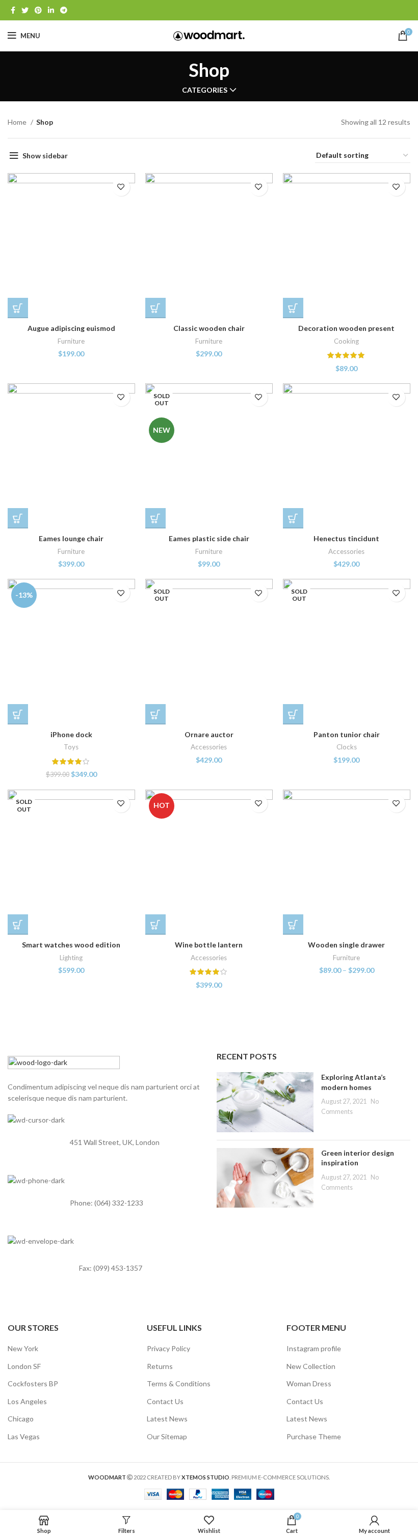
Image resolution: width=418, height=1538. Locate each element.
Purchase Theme (313, 1436)
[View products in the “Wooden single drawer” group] (293, 924)
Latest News (167, 1418)
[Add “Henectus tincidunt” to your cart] (293, 518)
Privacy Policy (168, 1348)
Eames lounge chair (71, 538)
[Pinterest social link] (38, 10)
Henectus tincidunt (346, 538)
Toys (71, 747)
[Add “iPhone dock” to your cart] (18, 714)
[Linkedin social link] (51, 10)
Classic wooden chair (209, 328)
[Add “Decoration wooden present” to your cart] (293, 308)
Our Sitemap (167, 1436)
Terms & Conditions (179, 1383)
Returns (160, 1366)
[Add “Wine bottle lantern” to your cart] (155, 924)
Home (18, 122)
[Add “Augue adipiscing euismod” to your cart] (18, 308)
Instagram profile (313, 1348)
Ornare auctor (209, 734)
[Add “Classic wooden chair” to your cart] (155, 308)
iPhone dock (71, 734)
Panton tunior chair (347, 734)
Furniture (71, 341)
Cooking (346, 341)
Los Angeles (27, 1401)
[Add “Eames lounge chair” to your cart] (18, 518)
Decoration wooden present (346, 328)
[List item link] (104, 1203)
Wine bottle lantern (209, 944)
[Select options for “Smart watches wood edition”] (18, 924)
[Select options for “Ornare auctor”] (155, 714)
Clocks (346, 747)
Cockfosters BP (33, 1383)
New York (23, 1348)
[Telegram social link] (63, 10)
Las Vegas (24, 1436)
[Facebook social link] (13, 10)
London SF (24, 1366)
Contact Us (165, 1401)
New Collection (310, 1366)
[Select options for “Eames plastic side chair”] (155, 518)
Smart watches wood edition (71, 944)
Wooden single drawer (346, 944)
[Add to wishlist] (121, 187)
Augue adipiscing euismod (71, 328)
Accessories (346, 551)
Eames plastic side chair (209, 538)
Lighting (71, 958)
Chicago (21, 1418)
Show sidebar (45, 155)
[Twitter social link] (25, 10)
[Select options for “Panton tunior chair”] (293, 714)
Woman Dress (308, 1383)
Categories (204, 90)
